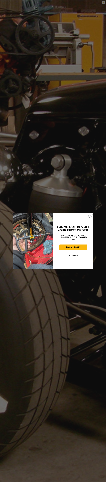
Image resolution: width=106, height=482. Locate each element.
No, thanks (73, 255)
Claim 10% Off (73, 247)
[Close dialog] (91, 216)
